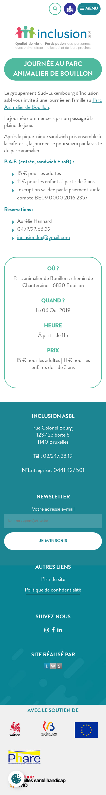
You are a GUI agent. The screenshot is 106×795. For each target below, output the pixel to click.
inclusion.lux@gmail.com (43, 238)
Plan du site (53, 580)
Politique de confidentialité (53, 590)
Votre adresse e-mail (53, 509)
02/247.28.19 (58, 456)
